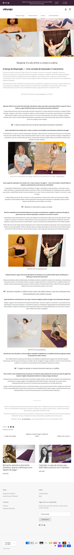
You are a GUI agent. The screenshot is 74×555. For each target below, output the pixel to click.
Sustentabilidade (53, 15)
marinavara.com (42, 269)
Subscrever (45, 519)
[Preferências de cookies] (4, 552)
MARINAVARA (60, 176)
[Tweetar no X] (8, 427)
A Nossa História (32, 15)
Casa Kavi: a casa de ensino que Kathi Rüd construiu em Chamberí (54, 466)
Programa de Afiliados (9, 493)
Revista (43, 15)
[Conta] (65, 9)
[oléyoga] (8, 9)
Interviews (10, 429)
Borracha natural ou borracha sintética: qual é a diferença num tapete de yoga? (17, 467)
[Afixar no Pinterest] (13, 427)
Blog (40, 496)
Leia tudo (5, 473)
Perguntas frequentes (9, 508)
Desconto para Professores (10, 496)
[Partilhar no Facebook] (11, 427)
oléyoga (8, 548)
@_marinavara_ (41, 94)
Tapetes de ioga (20, 15)
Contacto (5, 506)
